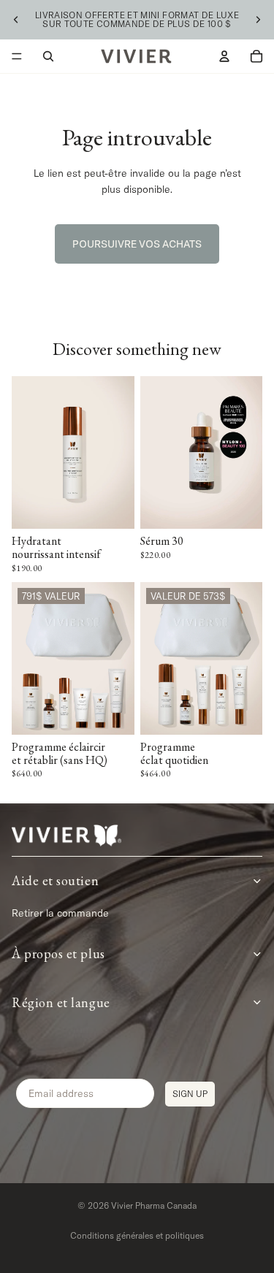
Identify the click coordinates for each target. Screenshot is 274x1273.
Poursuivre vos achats (137, 244)
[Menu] (17, 56)
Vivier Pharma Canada (154, 1205)
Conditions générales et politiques (137, 1235)
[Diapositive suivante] (258, 20)
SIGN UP (190, 1093)
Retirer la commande (60, 913)
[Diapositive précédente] (16, 20)
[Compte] (224, 56)
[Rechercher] (48, 56)
